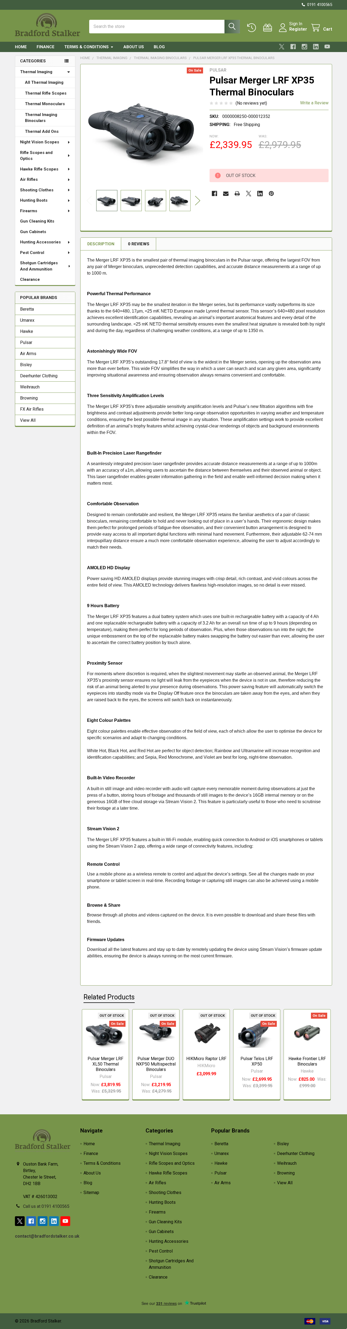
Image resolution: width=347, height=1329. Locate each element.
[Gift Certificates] (268, 28)
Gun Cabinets (33, 231)
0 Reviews (138, 244)
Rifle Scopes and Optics (36, 155)
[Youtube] (327, 47)
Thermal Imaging (36, 71)
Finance (45, 46)
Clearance (30, 279)
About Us (133, 46)
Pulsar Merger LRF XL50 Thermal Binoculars (105, 1064)
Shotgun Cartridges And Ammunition (39, 266)
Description (100, 244)
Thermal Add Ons (42, 131)
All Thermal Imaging (44, 82)
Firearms (28, 210)
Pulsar (26, 342)
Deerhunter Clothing (38, 375)
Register (298, 29)
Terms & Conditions (86, 46)
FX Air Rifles (32, 409)
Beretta (27, 309)
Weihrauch (30, 387)
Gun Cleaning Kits (37, 221)
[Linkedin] (316, 47)
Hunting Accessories (40, 242)
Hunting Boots (33, 200)
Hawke (26, 331)
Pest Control (32, 252)
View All (28, 420)
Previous (89, 200)
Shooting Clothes (36, 190)
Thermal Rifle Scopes (45, 93)
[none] (143, 127)
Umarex (27, 320)
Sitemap (91, 1192)
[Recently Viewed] (252, 28)
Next (197, 200)
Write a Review (314, 102)
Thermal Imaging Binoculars (41, 117)
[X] (282, 47)
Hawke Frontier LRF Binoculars (307, 1061)
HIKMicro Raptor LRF (206, 1058)
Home (21, 46)
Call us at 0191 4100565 (46, 1206)
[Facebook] (293, 47)
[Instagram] (304, 47)
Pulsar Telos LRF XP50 (256, 1061)
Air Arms (28, 353)
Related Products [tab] (109, 997)
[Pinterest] (271, 193)
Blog (159, 46)
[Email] (226, 193)
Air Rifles (29, 179)
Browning (29, 398)
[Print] (237, 193)
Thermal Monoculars (45, 103)
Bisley (26, 364)
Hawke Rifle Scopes (39, 169)
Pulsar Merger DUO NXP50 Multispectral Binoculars (156, 1064)
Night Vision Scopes (39, 142)
